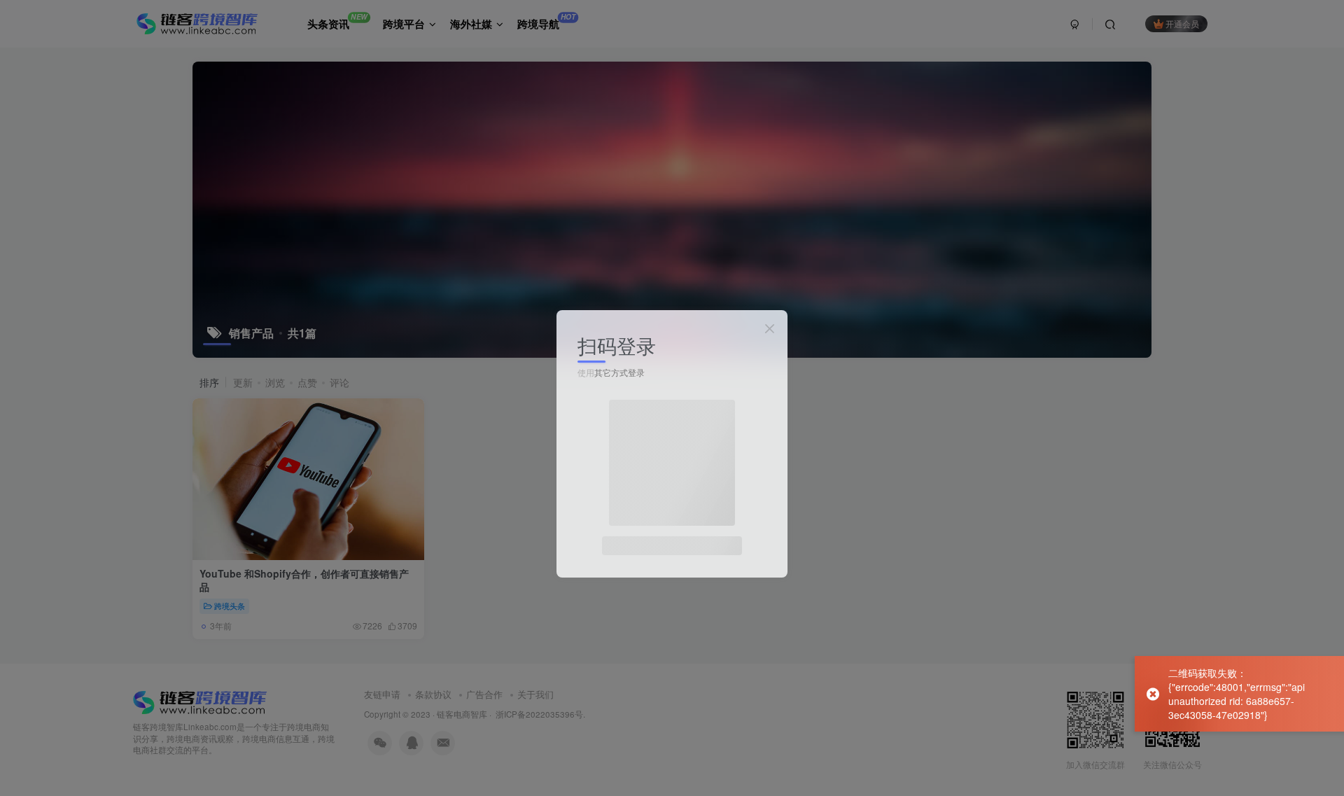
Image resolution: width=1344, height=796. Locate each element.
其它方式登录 (619, 372)
